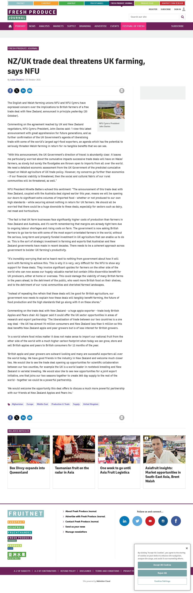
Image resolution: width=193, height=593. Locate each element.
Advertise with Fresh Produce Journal (85, 516)
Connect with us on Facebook (176, 521)
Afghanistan (17, 404)
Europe (30, 404)
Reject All (162, 573)
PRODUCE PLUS (147, 3)
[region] (162, 567)
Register (153, 9)
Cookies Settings (162, 581)
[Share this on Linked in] (23, 90)
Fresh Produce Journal (23, 48)
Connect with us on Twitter (137, 521)
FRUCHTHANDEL (96, 3)
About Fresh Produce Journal (80, 511)
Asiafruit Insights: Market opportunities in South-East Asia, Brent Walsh (163, 474)
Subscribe (166, 9)
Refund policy (68, 571)
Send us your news (75, 526)
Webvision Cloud (103, 581)
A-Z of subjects (22, 571)
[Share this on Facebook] (10, 90)
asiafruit (71, 3)
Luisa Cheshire (17, 79)
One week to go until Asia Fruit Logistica (115, 470)
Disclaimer (85, 571)
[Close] (187, 548)
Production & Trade (61, 404)
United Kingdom (90, 404)
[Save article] (122, 90)
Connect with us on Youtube (150, 521)
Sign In (177, 9)
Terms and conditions (107, 571)
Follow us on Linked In (124, 521)
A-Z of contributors (45, 571)
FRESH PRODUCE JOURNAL (122, 3)
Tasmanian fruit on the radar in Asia (72, 470)
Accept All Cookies (162, 565)
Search (182, 16)
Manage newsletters (76, 531)
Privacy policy (131, 571)
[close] (124, 84)
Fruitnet (21, 3)
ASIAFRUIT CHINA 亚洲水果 (172, 3)
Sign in (86, 84)
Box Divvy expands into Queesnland (27, 470)
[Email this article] (29, 90)
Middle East (42, 404)
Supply (76, 404)
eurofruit (46, 3)
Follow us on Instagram (163, 521)
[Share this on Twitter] (16, 90)
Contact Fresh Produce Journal (82, 521)
